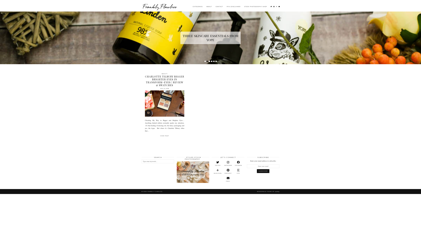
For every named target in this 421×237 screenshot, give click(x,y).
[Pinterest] (274, 6)
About (209, 6)
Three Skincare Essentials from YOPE (210, 38)
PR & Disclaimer (234, 6)
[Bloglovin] (276, 6)
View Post (164, 136)
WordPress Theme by (268, 191)
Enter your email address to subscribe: (263, 161)
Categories (198, 6)
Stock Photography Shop (255, 6)
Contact (219, 6)
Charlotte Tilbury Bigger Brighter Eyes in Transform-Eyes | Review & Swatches (164, 81)
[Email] (279, 6)
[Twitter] (271, 6)
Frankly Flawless (160, 6)
